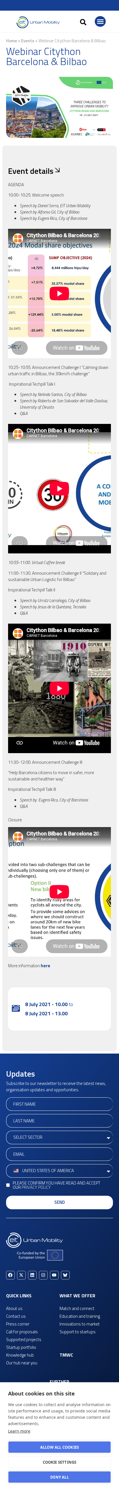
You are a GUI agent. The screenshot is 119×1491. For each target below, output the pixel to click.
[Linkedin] (32, 1275)
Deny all (59, 1477)
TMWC (66, 1354)
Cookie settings (60, 1462)
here (45, 965)
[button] (83, 22)
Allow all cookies (59, 1447)
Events (27, 40)
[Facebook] (10, 1275)
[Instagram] (43, 1275)
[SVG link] (38, 22)
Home (11, 40)
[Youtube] (54, 1275)
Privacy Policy (36, 1187)
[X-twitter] (21, 1275)
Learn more (19, 1431)
